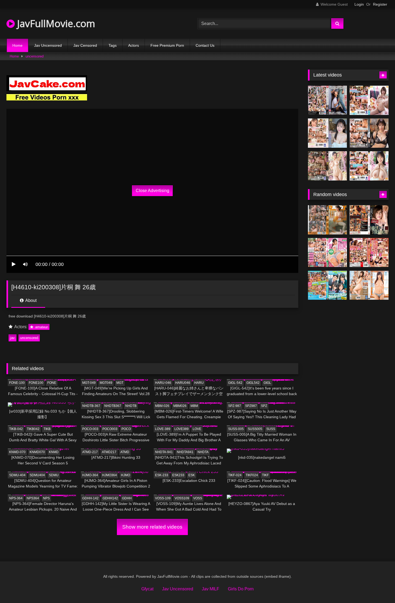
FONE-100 (17, 383)
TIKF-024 (235, 475)
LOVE (197, 429)
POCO (126, 429)
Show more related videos (152, 527)
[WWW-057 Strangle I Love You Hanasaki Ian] (369, 219)
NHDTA (203, 452)
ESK (191, 475)
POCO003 (109, 429)
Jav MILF (210, 589)
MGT (119, 383)
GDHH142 (110, 498)
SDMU (54, 475)
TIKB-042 (16, 429)
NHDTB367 (112, 406)
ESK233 (178, 475)
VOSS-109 (163, 498)
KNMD (54, 452)
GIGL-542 (235, 383)
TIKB (47, 429)
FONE (51, 383)
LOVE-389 (162, 429)
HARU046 (182, 383)
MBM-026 (162, 406)
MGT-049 (89, 383)
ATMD (124, 452)
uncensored (35, 56)
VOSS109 (182, 498)
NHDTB (131, 406)
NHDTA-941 (164, 452)
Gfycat (147, 589)
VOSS (197, 498)
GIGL (267, 383)
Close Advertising (152, 190)
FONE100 (36, 383)
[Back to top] (378, 587)
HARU (199, 383)
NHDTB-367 (91, 406)
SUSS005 (255, 429)
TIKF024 (252, 475)
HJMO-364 (90, 475)
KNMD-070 (17, 452)
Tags (113, 45)
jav (12, 338)
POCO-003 (90, 429)
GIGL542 (253, 383)
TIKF (265, 475)
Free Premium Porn (167, 45)
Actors (133, 45)
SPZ (264, 406)
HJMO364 (109, 475)
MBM (194, 406)
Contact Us (205, 45)
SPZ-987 (234, 406)
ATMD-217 (90, 452)
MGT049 (106, 383)
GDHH (127, 498)
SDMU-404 (17, 475)
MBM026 (179, 406)
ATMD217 (109, 452)
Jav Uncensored (48, 45)
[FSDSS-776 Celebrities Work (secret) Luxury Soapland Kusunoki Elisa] (369, 133)
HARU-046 (163, 383)
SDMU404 (37, 475)
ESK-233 (161, 475)
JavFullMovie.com (55, 23)
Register (380, 4)
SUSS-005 (236, 429)
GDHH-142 (90, 498)
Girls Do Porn (241, 589)
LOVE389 (181, 429)
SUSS (270, 429)
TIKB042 (33, 429)
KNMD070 (37, 452)
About (30, 300)
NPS (46, 498)
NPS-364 (16, 498)
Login (359, 4)
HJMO (125, 475)
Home (17, 45)
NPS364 (33, 498)
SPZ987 (251, 406)
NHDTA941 (185, 452)
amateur (41, 327)
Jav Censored (85, 45)
